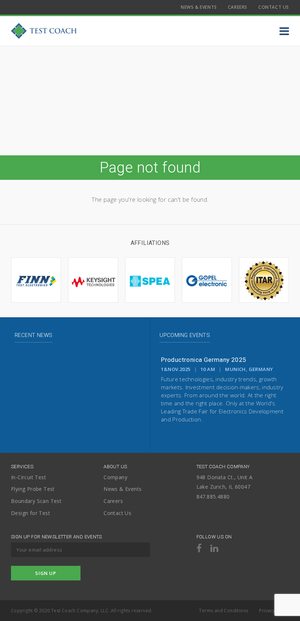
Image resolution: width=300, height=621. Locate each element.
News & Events (199, 7)
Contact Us (273, 7)
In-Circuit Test (28, 477)
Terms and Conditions (223, 610)
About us (115, 466)
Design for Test (30, 513)
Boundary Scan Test (36, 501)
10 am (207, 369)
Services (22, 466)
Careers (237, 7)
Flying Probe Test (33, 489)
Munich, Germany (249, 369)
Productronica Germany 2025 (203, 359)
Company (115, 477)
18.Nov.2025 (175, 369)
